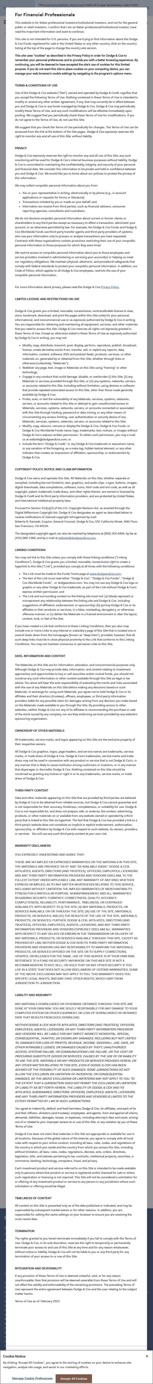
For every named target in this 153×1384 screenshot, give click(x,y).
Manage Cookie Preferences (32, 1378)
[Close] (147, 1356)
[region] (76, 1367)
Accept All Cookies (73, 1379)
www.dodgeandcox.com (105, 574)
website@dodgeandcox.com (77, 538)
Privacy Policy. (110, 287)
